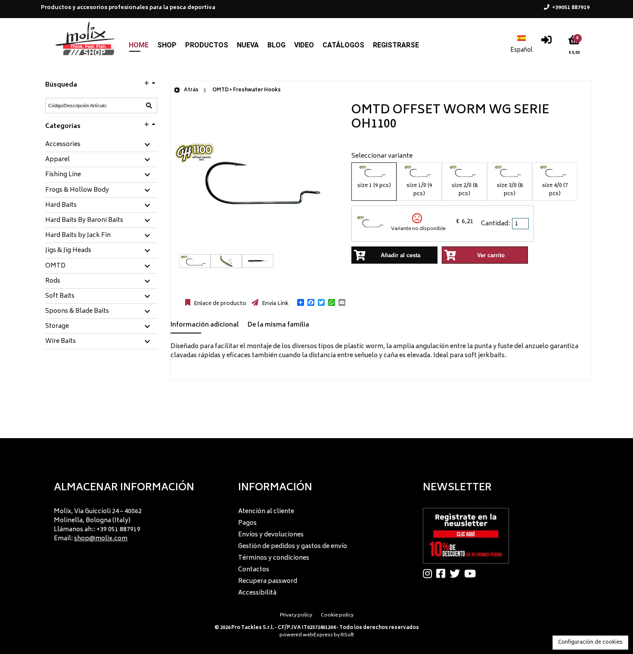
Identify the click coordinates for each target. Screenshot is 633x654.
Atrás (191, 90)
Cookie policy (337, 615)
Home (139, 45)
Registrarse (396, 45)
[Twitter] (457, 573)
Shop (167, 45)
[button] (300, 302)
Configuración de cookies (590, 642)
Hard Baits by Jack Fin (78, 236)
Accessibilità (257, 593)
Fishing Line (63, 175)
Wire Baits (60, 342)
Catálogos (343, 45)
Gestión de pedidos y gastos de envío (292, 546)
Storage (57, 326)
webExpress (318, 635)
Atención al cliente (266, 511)
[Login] (546, 42)
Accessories (63, 145)
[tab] (101, 145)
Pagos (247, 523)
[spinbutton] (521, 223)
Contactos (253, 569)
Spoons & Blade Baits (77, 311)
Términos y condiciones (273, 558)
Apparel (57, 160)
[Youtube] (472, 573)
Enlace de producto (219, 303)
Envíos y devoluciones (271, 534)
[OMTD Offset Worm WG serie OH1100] (257, 249)
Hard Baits (61, 205)
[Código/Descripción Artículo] (149, 105)
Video (304, 45)
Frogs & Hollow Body (77, 190)
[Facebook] (443, 573)
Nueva (248, 45)
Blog (276, 45)
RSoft (347, 635)
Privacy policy (296, 615)
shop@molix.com (100, 538)
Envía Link (275, 303)
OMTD (55, 266)
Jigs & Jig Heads (68, 251)
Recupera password (267, 581)
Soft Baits (59, 296)
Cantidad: (495, 223)
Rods (52, 281)
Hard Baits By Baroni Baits (84, 220)
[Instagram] (429, 573)
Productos (206, 45)
